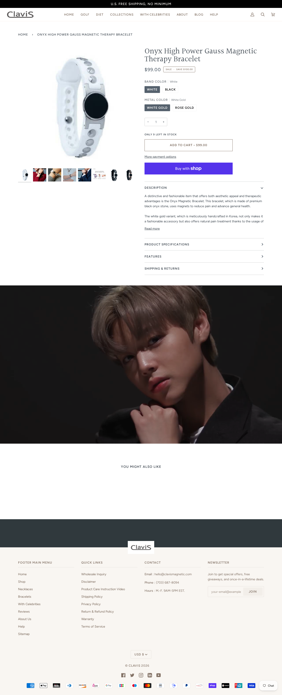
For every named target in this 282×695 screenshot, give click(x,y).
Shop (21, 582)
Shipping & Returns (162, 268)
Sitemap (24, 634)
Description (156, 187)
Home (23, 34)
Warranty (87, 619)
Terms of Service (93, 626)
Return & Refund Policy (97, 611)
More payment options (160, 157)
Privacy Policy (91, 604)
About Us (24, 619)
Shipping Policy (92, 597)
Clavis (134, 665)
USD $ (139, 654)
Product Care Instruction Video (103, 589)
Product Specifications (167, 244)
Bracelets (24, 597)
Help (21, 626)
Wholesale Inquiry (93, 574)
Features (153, 256)
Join (253, 591)
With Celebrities (29, 604)
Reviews (24, 611)
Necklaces (25, 589)
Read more (152, 228)
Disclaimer (88, 582)
